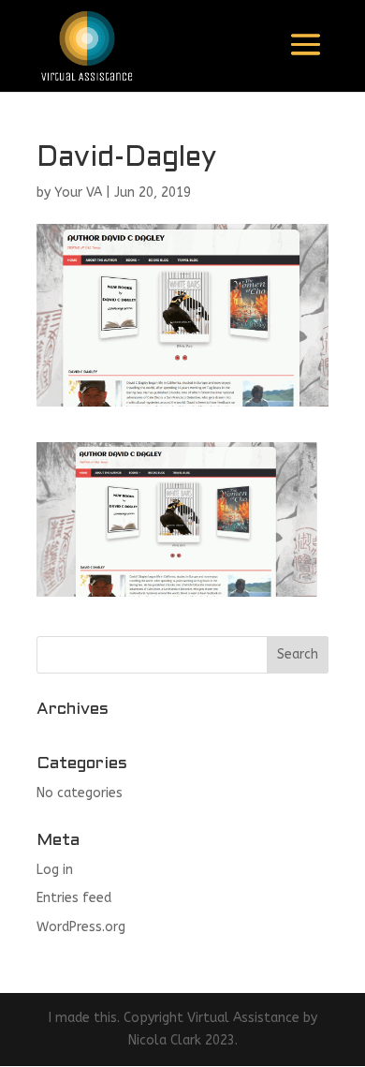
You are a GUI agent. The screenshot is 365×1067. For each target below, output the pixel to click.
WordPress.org (80, 927)
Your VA (78, 192)
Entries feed (73, 898)
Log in (54, 870)
